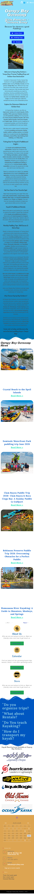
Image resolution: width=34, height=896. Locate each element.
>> (28, 823)
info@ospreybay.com (16, 864)
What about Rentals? (13, 715)
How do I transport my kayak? (13, 735)
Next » (25, 623)
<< (6, 823)
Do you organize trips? (15, 706)
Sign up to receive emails (12, 868)
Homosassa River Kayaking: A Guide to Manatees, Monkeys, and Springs (17, 611)
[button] (17, 706)
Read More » (17, 396)
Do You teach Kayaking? (14, 724)
